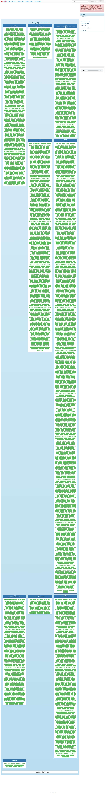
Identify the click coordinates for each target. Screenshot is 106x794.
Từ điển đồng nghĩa (11, 1)
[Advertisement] (40, 11)
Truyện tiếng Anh (37, 1)
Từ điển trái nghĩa (20, 1)
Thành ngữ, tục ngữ (29, 1)
